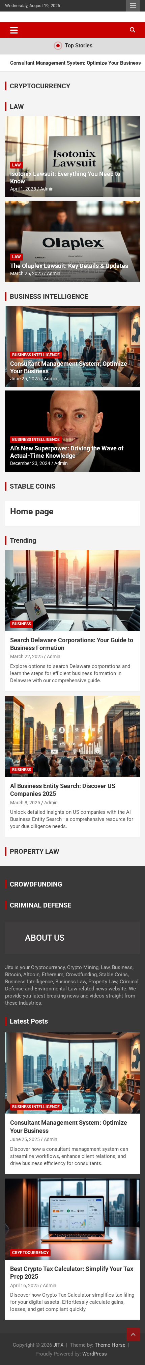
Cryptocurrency (30, 1252)
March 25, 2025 (26, 273)
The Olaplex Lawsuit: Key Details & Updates (69, 265)
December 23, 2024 (30, 463)
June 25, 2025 (25, 378)
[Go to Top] (133, 1334)
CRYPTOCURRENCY (40, 86)
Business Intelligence (36, 355)
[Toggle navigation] (14, 30)
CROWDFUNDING (36, 884)
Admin (47, 189)
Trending (23, 540)
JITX (58, 1345)
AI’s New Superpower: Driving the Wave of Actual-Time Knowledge (66, 452)
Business (21, 624)
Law (16, 165)
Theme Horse (110, 1345)
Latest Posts (29, 1021)
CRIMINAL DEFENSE (40, 905)
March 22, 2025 (26, 656)
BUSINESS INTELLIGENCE (49, 296)
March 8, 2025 (25, 802)
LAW (17, 107)
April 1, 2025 (23, 189)
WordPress (94, 1354)
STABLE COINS (32, 486)
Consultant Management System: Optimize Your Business (75, 63)
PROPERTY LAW (34, 851)
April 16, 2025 (24, 1285)
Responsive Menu (133, 6)
